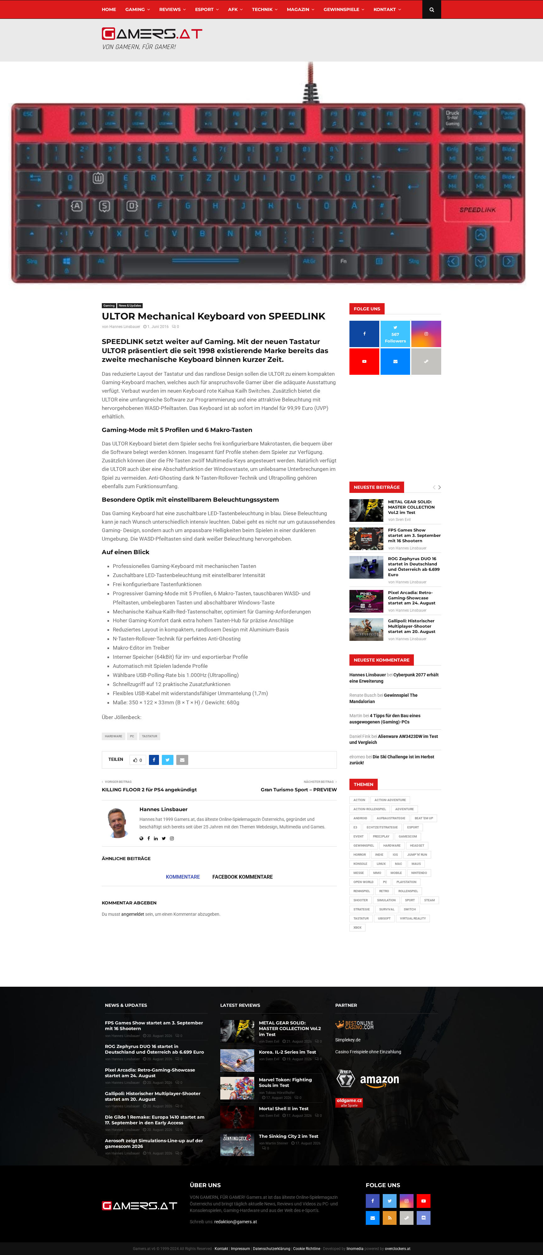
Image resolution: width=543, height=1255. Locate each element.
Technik (262, 9)
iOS (395, 854)
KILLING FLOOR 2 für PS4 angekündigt (149, 790)
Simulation (386, 900)
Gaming (135, 9)
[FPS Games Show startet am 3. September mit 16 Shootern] (366, 538)
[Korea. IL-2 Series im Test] (237, 1060)
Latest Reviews (240, 1005)
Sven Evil (403, 519)
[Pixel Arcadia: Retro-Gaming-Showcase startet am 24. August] (366, 601)
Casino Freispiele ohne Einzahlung (368, 1051)
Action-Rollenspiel (370, 809)
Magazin (298, 9)
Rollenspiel (408, 891)
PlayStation (406, 882)
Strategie (362, 909)
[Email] (373, 1218)
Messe (359, 873)
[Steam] (407, 1218)
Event (359, 836)
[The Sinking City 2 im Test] (237, 1144)
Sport (410, 900)
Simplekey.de (347, 1039)
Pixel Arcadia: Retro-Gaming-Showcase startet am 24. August (412, 598)
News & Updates (130, 305)
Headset (417, 845)
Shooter (361, 900)
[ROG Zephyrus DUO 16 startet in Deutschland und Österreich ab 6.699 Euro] (366, 567)
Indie (379, 854)
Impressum (240, 1249)
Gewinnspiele (341, 9)
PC (132, 736)
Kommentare (183, 877)
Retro (384, 891)
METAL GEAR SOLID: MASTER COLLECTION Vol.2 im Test (411, 507)
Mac (398, 863)
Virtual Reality (413, 918)
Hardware (113, 736)
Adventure (404, 809)
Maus (416, 863)
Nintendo (419, 873)
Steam (429, 900)
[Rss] (390, 1218)
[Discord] (424, 1218)
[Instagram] (407, 1201)
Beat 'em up (424, 818)
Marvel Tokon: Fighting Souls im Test (285, 1082)
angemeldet (132, 914)
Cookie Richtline (306, 1249)
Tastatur (149, 736)
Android (360, 818)
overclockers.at (397, 1249)
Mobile (396, 873)
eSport (204, 9)
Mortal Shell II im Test (284, 1108)
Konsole (360, 863)
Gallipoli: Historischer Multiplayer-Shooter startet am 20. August (412, 626)
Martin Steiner (277, 1143)
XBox (357, 927)
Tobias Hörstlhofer (280, 1093)
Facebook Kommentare (242, 877)
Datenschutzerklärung (271, 1249)
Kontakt (385, 9)
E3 (355, 827)
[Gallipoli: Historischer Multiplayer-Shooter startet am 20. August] (366, 629)
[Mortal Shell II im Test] (237, 1117)
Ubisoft (384, 918)
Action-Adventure (390, 800)
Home (109, 9)
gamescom (408, 836)
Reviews (170, 9)
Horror (360, 854)
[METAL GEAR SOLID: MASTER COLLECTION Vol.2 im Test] (366, 510)
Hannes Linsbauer (124, 327)
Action (359, 800)
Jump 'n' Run (417, 854)
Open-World (364, 882)
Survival (386, 909)
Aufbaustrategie (391, 818)
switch (410, 909)
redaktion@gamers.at (235, 1221)
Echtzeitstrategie (382, 827)
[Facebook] (373, 1201)
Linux (381, 863)
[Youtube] (424, 1201)
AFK (233, 9)
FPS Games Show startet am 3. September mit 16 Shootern (414, 535)
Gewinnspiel (364, 845)
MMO (377, 873)
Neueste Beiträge (377, 487)
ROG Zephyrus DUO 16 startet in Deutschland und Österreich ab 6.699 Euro (414, 566)
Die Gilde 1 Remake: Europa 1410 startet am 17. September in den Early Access (155, 1120)
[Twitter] (390, 1201)
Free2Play (381, 836)
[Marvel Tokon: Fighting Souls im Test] (237, 1088)
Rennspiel (362, 891)
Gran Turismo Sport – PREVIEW (299, 790)
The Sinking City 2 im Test (288, 1136)
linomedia (355, 1249)
